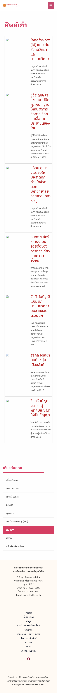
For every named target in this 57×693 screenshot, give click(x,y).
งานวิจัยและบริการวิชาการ (28, 634)
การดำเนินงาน (13, 488)
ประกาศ (28, 642)
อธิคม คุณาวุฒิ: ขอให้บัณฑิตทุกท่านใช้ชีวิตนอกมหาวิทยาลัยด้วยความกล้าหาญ (41, 184)
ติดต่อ (9, 538)
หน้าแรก (28, 612)
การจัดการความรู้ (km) (17, 521)
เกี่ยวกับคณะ (12, 480)
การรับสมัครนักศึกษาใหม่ (28, 625)
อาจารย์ (9, 505)
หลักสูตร (28, 621)
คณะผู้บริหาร (12, 497)
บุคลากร (10, 513)
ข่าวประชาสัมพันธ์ (28, 638)
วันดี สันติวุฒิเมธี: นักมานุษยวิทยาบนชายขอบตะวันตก (40, 306)
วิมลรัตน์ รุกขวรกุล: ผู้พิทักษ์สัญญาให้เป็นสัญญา (40, 408)
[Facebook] (28, 658)
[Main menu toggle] (51, 5)
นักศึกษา (28, 629)
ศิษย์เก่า (10, 530)
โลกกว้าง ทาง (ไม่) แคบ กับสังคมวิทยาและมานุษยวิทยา (40, 50)
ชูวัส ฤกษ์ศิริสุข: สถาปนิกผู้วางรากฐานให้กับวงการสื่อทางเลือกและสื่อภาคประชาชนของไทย (40, 112)
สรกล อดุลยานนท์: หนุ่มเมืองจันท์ (40, 360)
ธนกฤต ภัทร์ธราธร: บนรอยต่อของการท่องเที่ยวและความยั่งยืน (40, 248)
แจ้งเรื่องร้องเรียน (15, 546)
